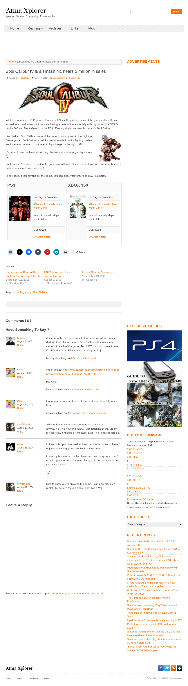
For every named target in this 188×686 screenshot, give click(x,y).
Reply (20, 345)
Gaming (32, 28)
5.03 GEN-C (134, 480)
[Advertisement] (94, 40)
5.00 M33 (132, 495)
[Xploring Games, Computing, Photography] (26, 9)
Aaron (20, 444)
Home (14, 28)
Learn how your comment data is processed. (78, 593)
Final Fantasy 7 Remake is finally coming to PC (154, 620)
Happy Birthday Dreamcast (97, 272)
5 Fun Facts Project (84, 358)
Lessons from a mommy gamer (88, 412)
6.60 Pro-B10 (134, 449)
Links (75, 28)
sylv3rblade (24, 78)
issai (19, 369)
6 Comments (74, 78)
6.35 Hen (132, 456)
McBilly (21, 337)
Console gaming (22, 292)
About (92, 28)
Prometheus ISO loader (140, 499)
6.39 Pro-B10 (134, 453)
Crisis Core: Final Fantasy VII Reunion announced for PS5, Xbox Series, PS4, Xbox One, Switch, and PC (152, 560)
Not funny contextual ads (84, 389)
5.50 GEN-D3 (135, 491)
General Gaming (60, 78)
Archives (55, 28)
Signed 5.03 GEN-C (138, 487)
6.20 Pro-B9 (134, 476)
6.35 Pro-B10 (134, 464)
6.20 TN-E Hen (135, 468)
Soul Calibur (40, 292)
